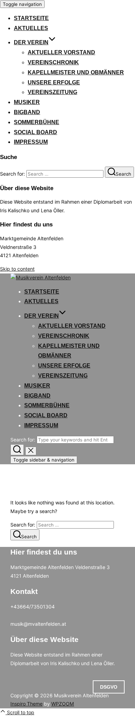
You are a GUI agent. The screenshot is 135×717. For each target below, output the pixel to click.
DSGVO (108, 687)
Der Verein (31, 42)
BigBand (27, 112)
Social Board (35, 132)
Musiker (27, 102)
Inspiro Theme (26, 704)
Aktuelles (31, 28)
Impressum (31, 142)
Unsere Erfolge (54, 82)
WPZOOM (62, 704)
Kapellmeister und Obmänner (76, 72)
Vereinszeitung (52, 92)
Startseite (31, 18)
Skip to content (17, 269)
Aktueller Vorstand (61, 52)
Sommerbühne (36, 122)
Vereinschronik (53, 62)
